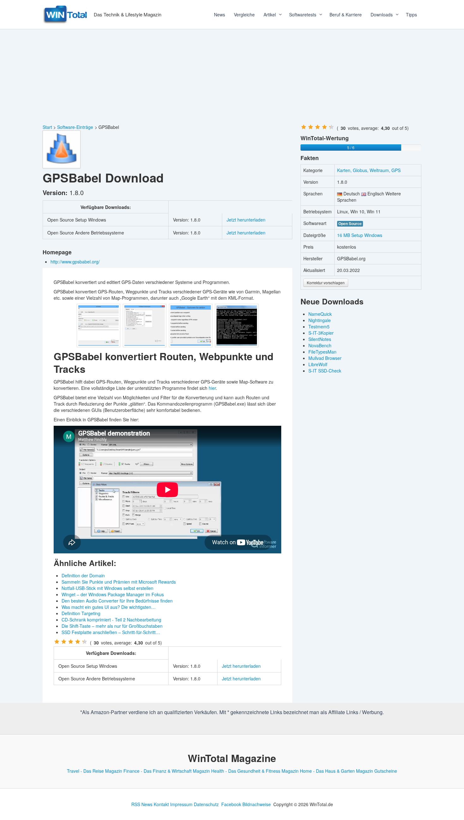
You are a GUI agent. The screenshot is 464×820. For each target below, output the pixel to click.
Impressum (181, 804)
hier (212, 388)
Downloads (382, 14)
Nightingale (319, 320)
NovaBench (319, 345)
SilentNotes (319, 339)
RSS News (141, 804)
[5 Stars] (84, 641)
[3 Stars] (71, 641)
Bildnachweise (256, 804)
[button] (278, 14)
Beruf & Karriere (346, 14)
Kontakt (161, 804)
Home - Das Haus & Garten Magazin (336, 771)
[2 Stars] (64, 641)
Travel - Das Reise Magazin (94, 771)
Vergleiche (244, 14)
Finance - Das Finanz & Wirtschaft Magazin (166, 771)
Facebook (231, 804)
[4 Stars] (77, 641)
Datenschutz (206, 804)
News (219, 14)
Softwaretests (302, 14)
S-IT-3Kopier (321, 333)
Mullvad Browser (325, 358)
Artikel (270, 14)
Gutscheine (385, 771)
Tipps (411, 14)
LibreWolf (317, 364)
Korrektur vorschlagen (326, 282)
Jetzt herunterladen (246, 220)
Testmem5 (319, 326)
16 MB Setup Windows (359, 235)
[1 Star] (57, 641)
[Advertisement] (232, 76)
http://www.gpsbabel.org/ (76, 261)
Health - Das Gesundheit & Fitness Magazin (255, 771)
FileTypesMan (322, 352)
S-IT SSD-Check (324, 370)
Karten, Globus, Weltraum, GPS (369, 170)
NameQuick (320, 314)
